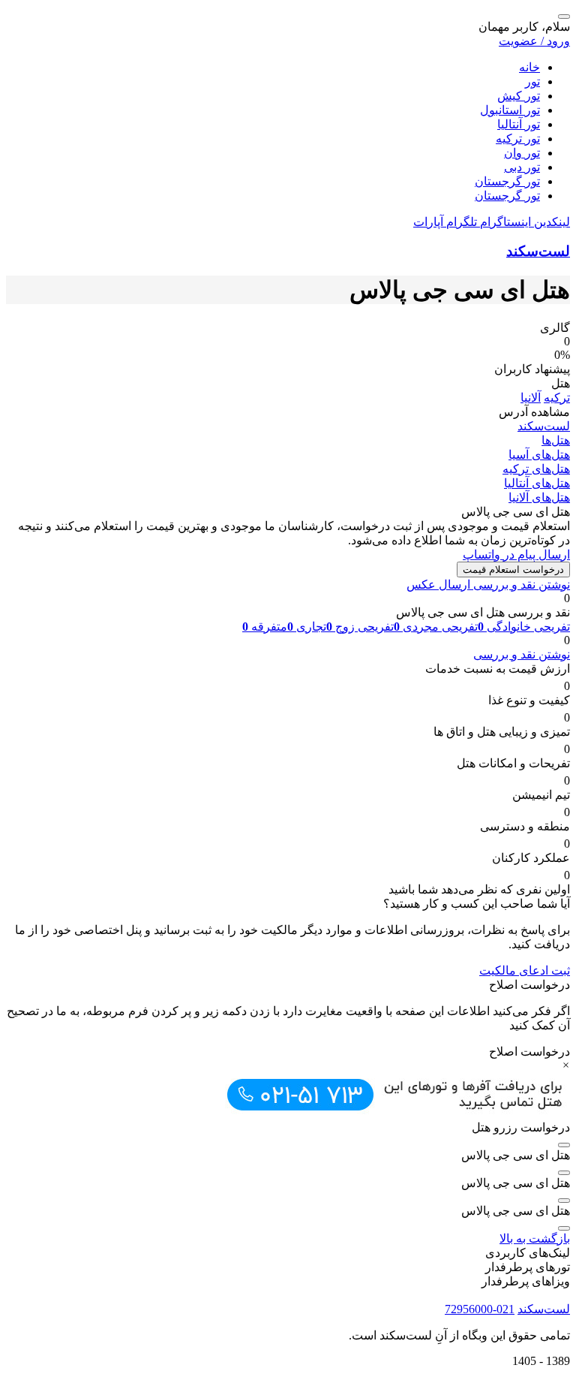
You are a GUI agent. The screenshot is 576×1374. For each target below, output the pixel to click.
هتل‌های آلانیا (539, 497)
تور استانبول (510, 110)
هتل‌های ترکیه (536, 469)
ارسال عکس (438, 584)
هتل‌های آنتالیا (537, 483)
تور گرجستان (507, 181)
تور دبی (522, 167)
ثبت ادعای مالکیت (524, 970)
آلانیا (530, 397)
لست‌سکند (538, 251)
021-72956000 (479, 1309)
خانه (529, 67)
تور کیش (518, 95)
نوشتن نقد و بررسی (520, 584)
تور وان (522, 152)
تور (532, 81)
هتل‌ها (556, 440)
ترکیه (557, 397)
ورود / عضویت (534, 41)
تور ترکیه (518, 138)
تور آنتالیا (518, 124)
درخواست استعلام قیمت (513, 569)
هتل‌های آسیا (539, 454)
